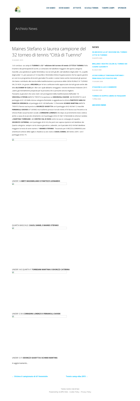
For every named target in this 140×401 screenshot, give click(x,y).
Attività (77, 8)
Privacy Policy (86, 392)
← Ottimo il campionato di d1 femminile (30, 376)
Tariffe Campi (108, 8)
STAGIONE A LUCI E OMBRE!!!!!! (104, 87)
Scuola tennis (91, 8)
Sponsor (122, 8)
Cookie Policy (74, 392)
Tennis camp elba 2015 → (77, 376)
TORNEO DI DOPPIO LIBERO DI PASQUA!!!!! (109, 96)
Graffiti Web (63, 392)
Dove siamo (64, 8)
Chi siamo (50, 8)
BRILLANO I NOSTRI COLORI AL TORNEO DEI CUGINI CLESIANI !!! (109, 65)
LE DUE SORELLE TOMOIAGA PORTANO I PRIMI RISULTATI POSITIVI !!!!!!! (108, 76)
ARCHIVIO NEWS (99, 105)
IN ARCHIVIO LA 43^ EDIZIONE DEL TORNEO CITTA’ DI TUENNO (109, 53)
